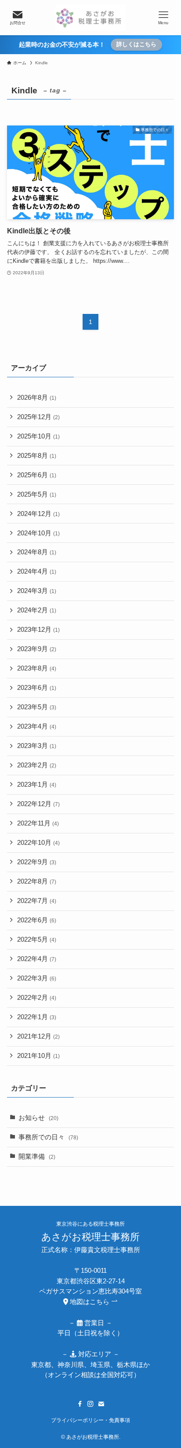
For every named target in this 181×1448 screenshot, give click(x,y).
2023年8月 (36, 668)
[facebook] (80, 1404)
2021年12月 (38, 1036)
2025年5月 (36, 494)
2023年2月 (36, 765)
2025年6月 (36, 475)
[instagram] (90, 1404)
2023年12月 (38, 629)
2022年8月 (36, 881)
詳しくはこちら (136, 44)
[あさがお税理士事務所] (90, 17)
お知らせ (38, 1117)
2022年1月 (36, 1017)
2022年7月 (36, 900)
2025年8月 (36, 455)
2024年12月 (38, 513)
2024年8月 (36, 552)
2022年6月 (36, 920)
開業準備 (36, 1156)
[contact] (101, 1404)
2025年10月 (38, 436)
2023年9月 (36, 648)
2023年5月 (36, 707)
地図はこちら (89, 1301)
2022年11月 (38, 823)
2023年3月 (36, 745)
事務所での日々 (48, 1137)
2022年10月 (38, 842)
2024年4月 (36, 571)
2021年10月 (38, 1055)
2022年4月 (36, 958)
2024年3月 (36, 590)
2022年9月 (36, 862)
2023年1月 (36, 784)
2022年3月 (36, 978)
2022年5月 (36, 939)
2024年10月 (38, 533)
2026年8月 (36, 397)
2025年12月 (38, 416)
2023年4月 (36, 726)
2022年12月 (38, 803)
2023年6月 (36, 687)
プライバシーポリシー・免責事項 (90, 1420)
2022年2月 (36, 997)
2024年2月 (36, 610)
